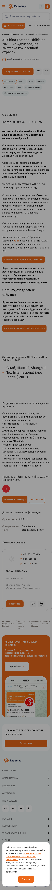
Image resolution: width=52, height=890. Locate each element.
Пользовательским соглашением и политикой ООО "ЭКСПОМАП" (23, 856)
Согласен (26, 879)
